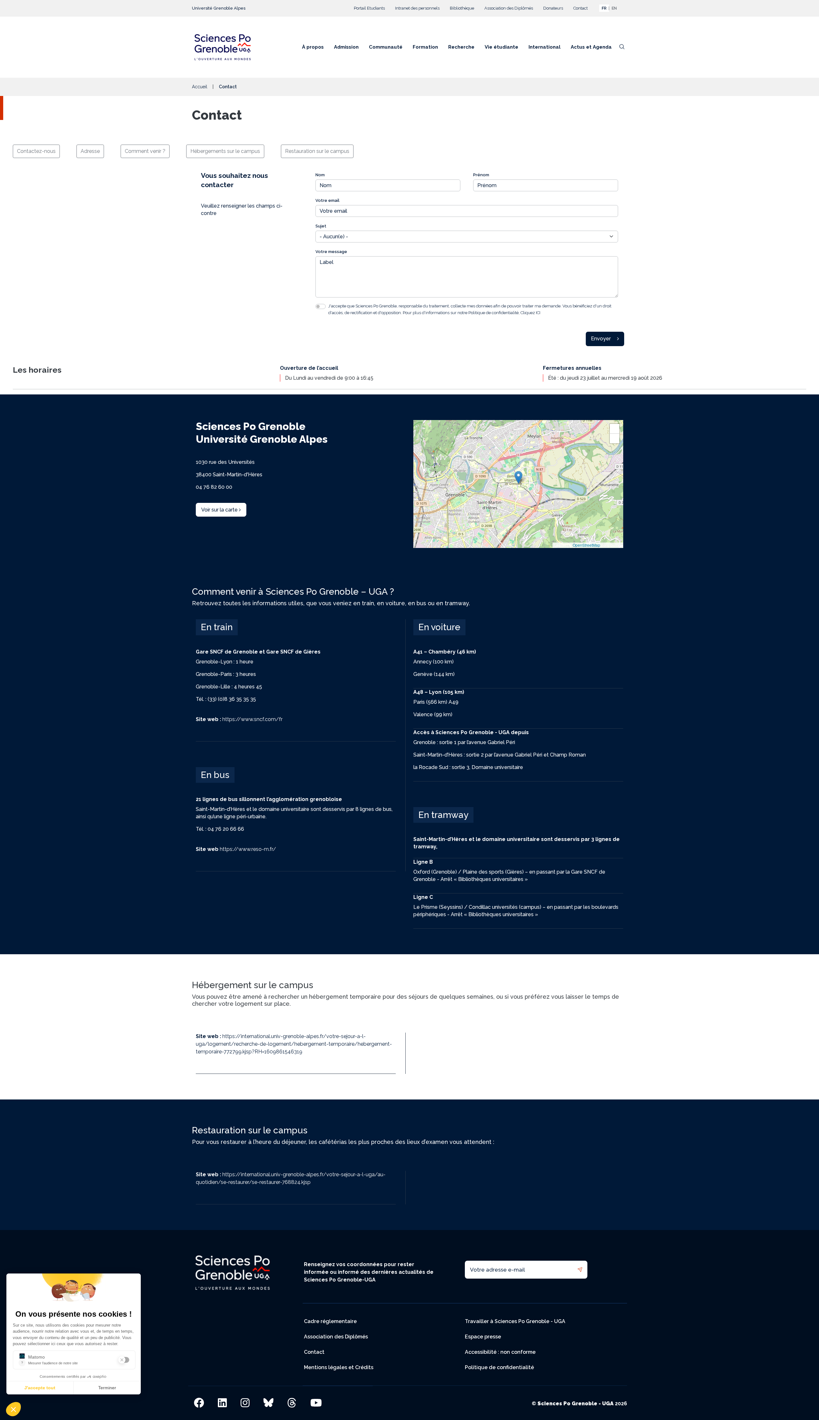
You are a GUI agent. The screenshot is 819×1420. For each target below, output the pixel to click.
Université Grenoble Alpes (218, 8)
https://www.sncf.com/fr (239, 719)
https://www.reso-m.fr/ (236, 849)
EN (614, 8)
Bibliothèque (462, 8)
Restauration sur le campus (317, 151)
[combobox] (604, 8)
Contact (580, 8)
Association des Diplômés (508, 8)
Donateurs (553, 8)
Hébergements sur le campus (225, 151)
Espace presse (483, 1337)
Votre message (331, 251)
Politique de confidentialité (499, 1367)
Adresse (90, 151)
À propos (313, 47)
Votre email (327, 200)
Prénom (481, 174)
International (545, 47)
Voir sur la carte (220, 510)
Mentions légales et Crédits (338, 1367)
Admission (346, 47)
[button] (518, 477)
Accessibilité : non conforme (500, 1352)
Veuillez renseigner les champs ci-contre (241, 209)
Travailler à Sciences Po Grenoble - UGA (515, 1321)
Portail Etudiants (369, 8)
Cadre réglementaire (330, 1321)
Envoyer (601, 339)
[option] (614, 8)
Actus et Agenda (591, 47)
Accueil (199, 86)
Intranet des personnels (417, 8)
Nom (320, 174)
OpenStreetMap (586, 545)
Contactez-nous (36, 151)
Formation (425, 47)
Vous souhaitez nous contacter (234, 180)
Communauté (385, 47)
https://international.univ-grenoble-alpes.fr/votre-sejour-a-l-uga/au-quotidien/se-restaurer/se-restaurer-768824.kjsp (291, 1178)
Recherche (461, 47)
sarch (622, 49)
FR (604, 8)
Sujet (320, 226)
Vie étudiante (501, 47)
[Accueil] (225, 47)
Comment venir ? (145, 151)
